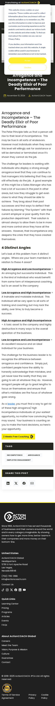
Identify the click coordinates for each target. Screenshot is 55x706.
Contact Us (7, 584)
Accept (27, 60)
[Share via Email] (32, 483)
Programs (7, 612)
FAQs (4, 624)
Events (5, 620)
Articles (6, 616)
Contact (6, 662)
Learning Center (10, 603)
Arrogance (34, 455)
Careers (6, 641)
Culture (5, 653)
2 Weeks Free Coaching (16, 436)
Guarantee (7, 658)
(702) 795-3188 (10, 576)
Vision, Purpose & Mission (14, 649)
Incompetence (15, 455)
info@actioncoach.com (14, 579)
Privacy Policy (32, 696)
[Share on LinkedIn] (8, 483)
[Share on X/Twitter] (16, 483)
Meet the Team (10, 645)
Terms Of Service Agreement (11, 696)
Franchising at (20, 2)
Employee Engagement (19, 460)
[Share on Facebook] (24, 483)
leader (11, 403)
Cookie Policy (44, 696)
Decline (27, 67)
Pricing (5, 607)
